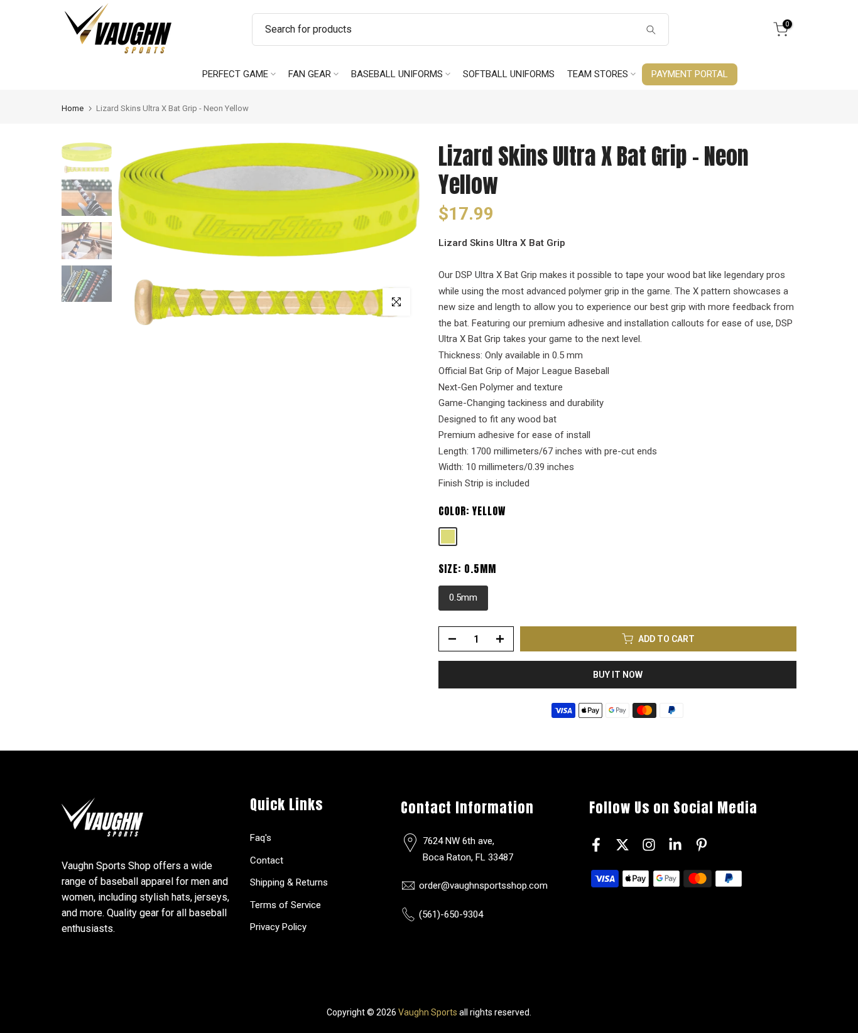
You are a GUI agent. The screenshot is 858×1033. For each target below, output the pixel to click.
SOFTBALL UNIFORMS (509, 74)
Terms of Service (285, 905)
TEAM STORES (597, 74)
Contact (266, 860)
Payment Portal (689, 74)
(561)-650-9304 (451, 914)
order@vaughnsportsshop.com (483, 885)
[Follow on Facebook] (596, 844)
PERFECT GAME (235, 74)
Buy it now (618, 675)
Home (73, 108)
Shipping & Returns (289, 882)
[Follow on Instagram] (649, 844)
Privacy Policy (278, 927)
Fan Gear (309, 74)
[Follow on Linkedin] (675, 844)
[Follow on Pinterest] (702, 844)
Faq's (260, 837)
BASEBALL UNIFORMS (397, 74)
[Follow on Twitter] (622, 844)
